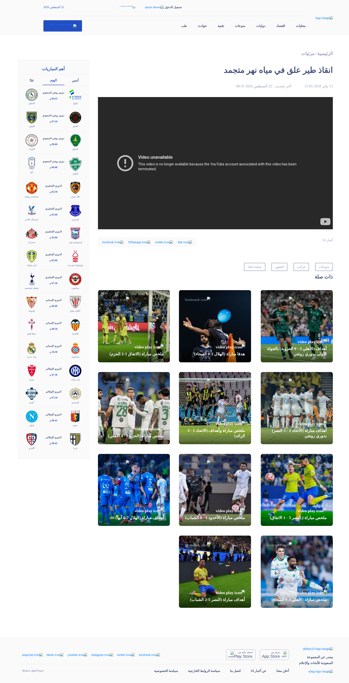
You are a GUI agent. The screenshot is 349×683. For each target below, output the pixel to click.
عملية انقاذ (255, 267)
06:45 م (53, 98)
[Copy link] (185, 242)
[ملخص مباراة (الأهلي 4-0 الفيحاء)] (297, 572)
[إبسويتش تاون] (75, 233)
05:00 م (53, 214)
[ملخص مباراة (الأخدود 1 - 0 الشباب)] (215, 490)
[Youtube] (77, 654)
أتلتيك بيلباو (75, 311)
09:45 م (53, 420)
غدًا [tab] (32, 80)
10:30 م (53, 352)
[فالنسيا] (75, 324)
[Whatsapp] (139, 242)
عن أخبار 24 (258, 670)
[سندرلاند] (32, 233)
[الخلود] (75, 117)
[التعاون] (32, 117)
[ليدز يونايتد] (32, 256)
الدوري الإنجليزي (53, 185)
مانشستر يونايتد (31, 196)
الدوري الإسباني (53, 300)
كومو (31, 402)
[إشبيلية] (32, 301)
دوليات (260, 25)
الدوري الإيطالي (53, 368)
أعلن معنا (282, 670)
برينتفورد (75, 288)
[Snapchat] (32, 654)
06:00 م (53, 306)
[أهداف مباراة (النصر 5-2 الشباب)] (215, 572)
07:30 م (53, 283)
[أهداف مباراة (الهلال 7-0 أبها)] (134, 490)
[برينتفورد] (75, 279)
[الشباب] (32, 140)
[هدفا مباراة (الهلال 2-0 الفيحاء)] (215, 326)
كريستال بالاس (31, 219)
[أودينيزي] (75, 393)
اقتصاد (280, 25)
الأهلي (75, 173)
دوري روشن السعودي (53, 92)
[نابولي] (32, 416)
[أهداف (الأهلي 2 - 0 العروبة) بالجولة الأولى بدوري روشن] (297, 326)
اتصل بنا (235, 670)
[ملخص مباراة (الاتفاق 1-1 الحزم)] (134, 326)
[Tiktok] (55, 654)
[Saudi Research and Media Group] (316, 671)
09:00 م (53, 144)
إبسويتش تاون (75, 242)
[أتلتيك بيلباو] (75, 301)
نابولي (31, 425)
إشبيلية (31, 311)
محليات (301, 25)
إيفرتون (75, 219)
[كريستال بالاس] (32, 210)
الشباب (31, 149)
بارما (75, 448)
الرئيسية (325, 53)
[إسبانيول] (75, 347)
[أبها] (32, 163)
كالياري (31, 448)
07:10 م (53, 121)
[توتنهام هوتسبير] (32, 279)
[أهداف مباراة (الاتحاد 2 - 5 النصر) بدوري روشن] (297, 408)
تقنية (221, 25)
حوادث (202, 25)
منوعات (240, 25)
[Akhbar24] (316, 648)
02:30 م (53, 191)
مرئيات (307, 53)
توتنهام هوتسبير (32, 288)
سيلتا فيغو (31, 333)
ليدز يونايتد (31, 265)
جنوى (75, 425)
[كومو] (32, 393)
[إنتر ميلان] (75, 370)
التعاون (32, 126)
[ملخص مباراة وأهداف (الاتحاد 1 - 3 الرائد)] (215, 408)
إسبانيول (75, 356)
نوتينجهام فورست (75, 265)
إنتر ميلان (75, 379)
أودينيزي (75, 402)
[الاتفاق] (32, 94)
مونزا (31, 379)
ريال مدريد (32, 356)
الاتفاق (32, 103)
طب (184, 25)
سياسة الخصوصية (166, 670)
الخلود (75, 126)
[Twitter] (164, 242)
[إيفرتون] (75, 210)
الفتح (75, 103)
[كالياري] (32, 439)
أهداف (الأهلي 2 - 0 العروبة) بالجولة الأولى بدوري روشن (297, 351)
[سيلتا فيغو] (32, 324)
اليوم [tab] (53, 80)
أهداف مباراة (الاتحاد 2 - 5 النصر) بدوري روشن (299, 433)
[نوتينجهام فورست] (75, 256)
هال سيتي (75, 196)
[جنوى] (75, 416)
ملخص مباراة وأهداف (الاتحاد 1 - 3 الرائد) (216, 433)
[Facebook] (112, 242)
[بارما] (75, 439)
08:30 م (53, 329)
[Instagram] (102, 654)
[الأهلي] (75, 163)
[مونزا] (32, 370)
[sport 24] (63, 25)
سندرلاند (32, 242)
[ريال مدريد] (32, 347)
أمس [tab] (75, 80)
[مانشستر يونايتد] (32, 187)
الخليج (75, 149)
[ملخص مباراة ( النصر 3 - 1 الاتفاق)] (297, 490)
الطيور (279, 267)
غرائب (301, 267)
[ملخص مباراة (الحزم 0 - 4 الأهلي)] (134, 408)
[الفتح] (75, 94)
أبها (31, 172)
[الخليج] (75, 140)
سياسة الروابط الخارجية (204, 670)
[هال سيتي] (75, 187)
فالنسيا (75, 333)
